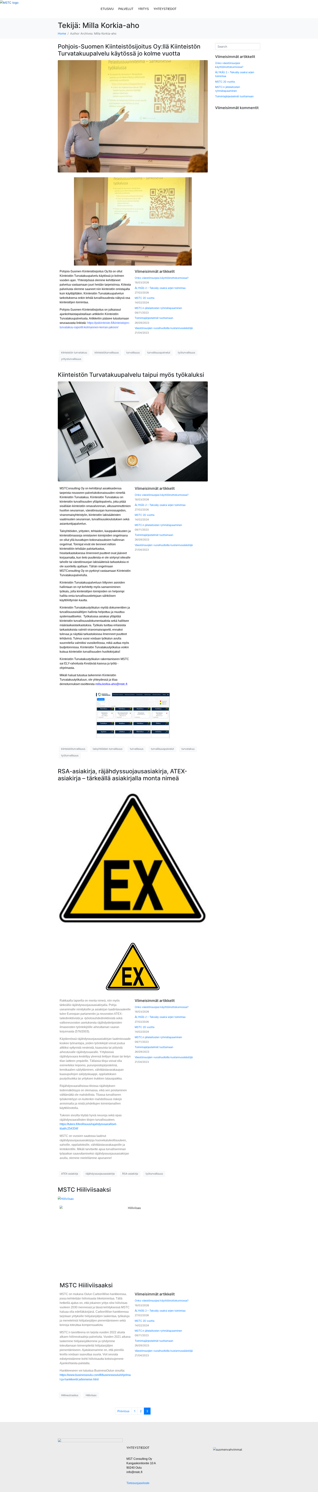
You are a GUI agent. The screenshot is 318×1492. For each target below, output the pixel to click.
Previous (123, 1411)
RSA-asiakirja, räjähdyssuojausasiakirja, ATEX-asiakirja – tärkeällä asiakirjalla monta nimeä (122, 775)
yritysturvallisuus (71, 358)
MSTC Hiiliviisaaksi (84, 1189)
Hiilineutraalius (69, 1395)
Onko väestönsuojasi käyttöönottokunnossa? (161, 277)
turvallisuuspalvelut (158, 352)
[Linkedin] (258, 10)
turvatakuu (188, 748)
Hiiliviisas (91, 1395)
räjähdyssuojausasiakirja (100, 1173)
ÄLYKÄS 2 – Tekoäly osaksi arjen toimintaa (160, 287)
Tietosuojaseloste (137, 1483)
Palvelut (125, 8)
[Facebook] (269, 10)
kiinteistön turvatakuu (74, 352)
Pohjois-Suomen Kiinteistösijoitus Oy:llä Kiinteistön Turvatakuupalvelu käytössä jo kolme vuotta (129, 50)
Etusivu (107, 8)
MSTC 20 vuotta (144, 297)
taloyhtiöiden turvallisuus (107, 748)
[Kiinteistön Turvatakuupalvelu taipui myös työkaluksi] (133, 431)
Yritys (143, 8)
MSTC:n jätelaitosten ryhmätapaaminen (158, 308)
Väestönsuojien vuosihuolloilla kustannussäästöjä (164, 328)
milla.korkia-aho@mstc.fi (111, 684)
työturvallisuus (186, 352)
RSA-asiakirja (130, 1173)
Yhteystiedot (164, 8)
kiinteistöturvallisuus (107, 352)
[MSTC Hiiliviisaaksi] (66, 1198)
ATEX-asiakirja (69, 1173)
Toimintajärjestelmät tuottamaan (154, 317)
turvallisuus (133, 352)
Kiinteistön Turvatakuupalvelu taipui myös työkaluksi (131, 374)
